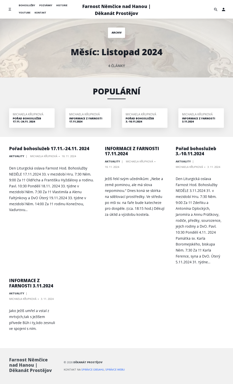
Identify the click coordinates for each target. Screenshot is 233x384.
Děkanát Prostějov (87, 362)
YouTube (24, 12)
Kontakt (40, 12)
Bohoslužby (27, 5)
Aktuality (16, 156)
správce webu (115, 369)
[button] (223, 9)
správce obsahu (92, 369)
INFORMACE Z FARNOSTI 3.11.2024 (31, 283)
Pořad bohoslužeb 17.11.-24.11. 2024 (49, 148)
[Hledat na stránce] (216, 9)
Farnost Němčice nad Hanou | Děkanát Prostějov (116, 9)
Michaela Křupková (28, 114)
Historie (61, 5)
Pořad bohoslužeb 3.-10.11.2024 (196, 151)
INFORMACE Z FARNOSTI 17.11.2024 (132, 151)
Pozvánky (45, 5)
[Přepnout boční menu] (10, 9)
